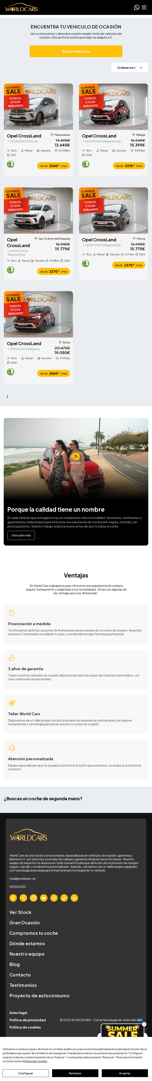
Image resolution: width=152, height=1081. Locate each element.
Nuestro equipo (27, 954)
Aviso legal (18, 1012)
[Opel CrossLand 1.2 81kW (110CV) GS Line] (38, 107)
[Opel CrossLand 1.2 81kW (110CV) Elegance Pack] (113, 107)
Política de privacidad (27, 1020)
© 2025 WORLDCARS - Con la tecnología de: (91, 1020)
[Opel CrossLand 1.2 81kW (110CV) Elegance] (38, 314)
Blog (14, 964)
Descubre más (21, 535)
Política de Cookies (35, 1061)
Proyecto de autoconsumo (39, 995)
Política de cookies (25, 1027)
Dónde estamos (27, 943)
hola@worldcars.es (22, 878)
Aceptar (124, 1073)
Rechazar (75, 1073)
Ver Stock (20, 912)
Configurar (25, 1073)
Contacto (20, 974)
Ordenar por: (126, 67)
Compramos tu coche (33, 933)
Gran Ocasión (24, 922)
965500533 (17, 887)
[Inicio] (20, 7)
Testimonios (23, 985)
